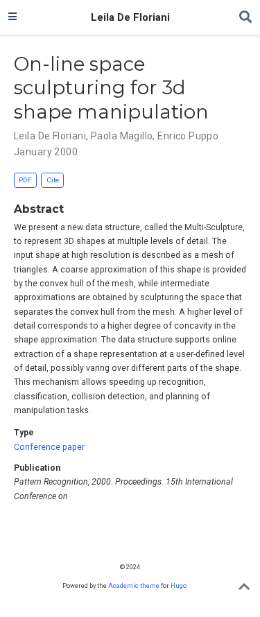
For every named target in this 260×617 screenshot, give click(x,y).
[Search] (245, 18)
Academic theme (133, 585)
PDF (25, 180)
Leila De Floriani (130, 17)
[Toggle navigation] (12, 17)
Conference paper (49, 447)
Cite (52, 180)
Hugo (179, 585)
